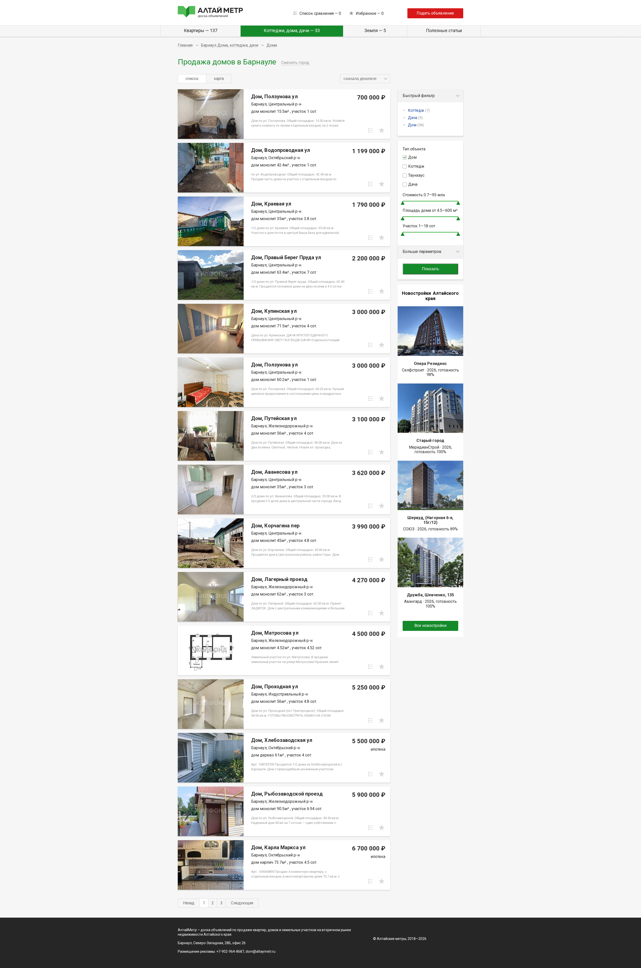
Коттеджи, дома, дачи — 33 (292, 30)
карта (219, 78)
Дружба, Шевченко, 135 (430, 595)
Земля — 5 (375, 30)
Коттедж (419, 110)
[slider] (403, 203)
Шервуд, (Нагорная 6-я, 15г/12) (430, 520)
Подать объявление (435, 13)
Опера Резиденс (430, 363)
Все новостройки (430, 625)
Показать (430, 269)
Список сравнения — (320, 13)
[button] (365, 78)
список (192, 78)
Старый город (430, 440)
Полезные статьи (444, 30)
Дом (416, 125)
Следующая (242, 903)
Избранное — (370, 13)
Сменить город (295, 62)
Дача (415, 117)
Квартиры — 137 (200, 30)
